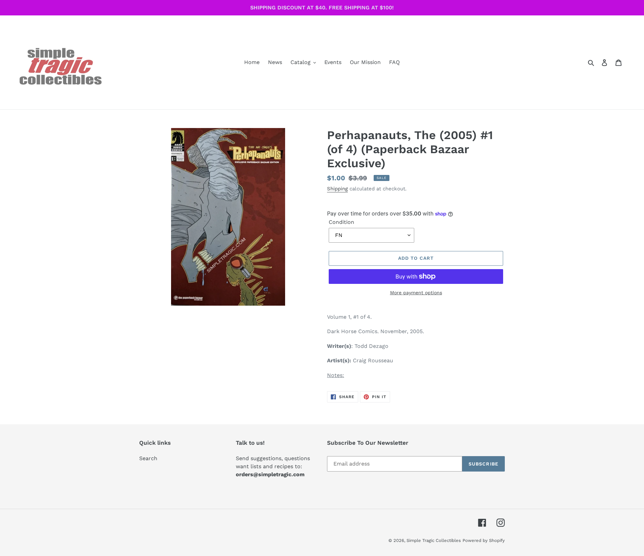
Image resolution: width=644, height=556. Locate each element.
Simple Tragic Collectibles (434, 540)
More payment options (416, 292)
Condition (341, 222)
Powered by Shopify (484, 540)
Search (148, 458)
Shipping (337, 189)
